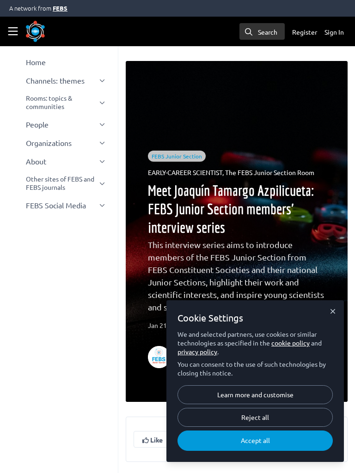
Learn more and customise (255, 394)
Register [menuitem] (304, 32)
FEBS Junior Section (177, 156)
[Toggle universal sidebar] (13, 31)
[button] (152, 439)
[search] (262, 31)
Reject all (255, 417)
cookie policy (290, 343)
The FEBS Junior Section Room (269, 172)
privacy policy (197, 351)
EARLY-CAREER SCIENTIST (185, 172)
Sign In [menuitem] (334, 32)
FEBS (60, 8)
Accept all (255, 440)
